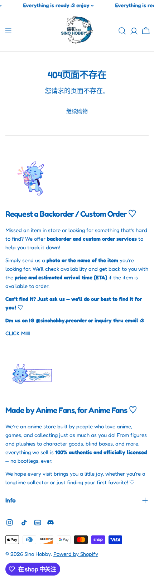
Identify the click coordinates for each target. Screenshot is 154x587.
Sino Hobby (37, 553)
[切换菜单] (8, 31)
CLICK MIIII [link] (17, 333)
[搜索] (122, 31)
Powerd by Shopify (75, 553)
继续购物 (77, 111)
